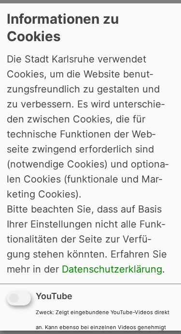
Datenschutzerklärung (112, 269)
